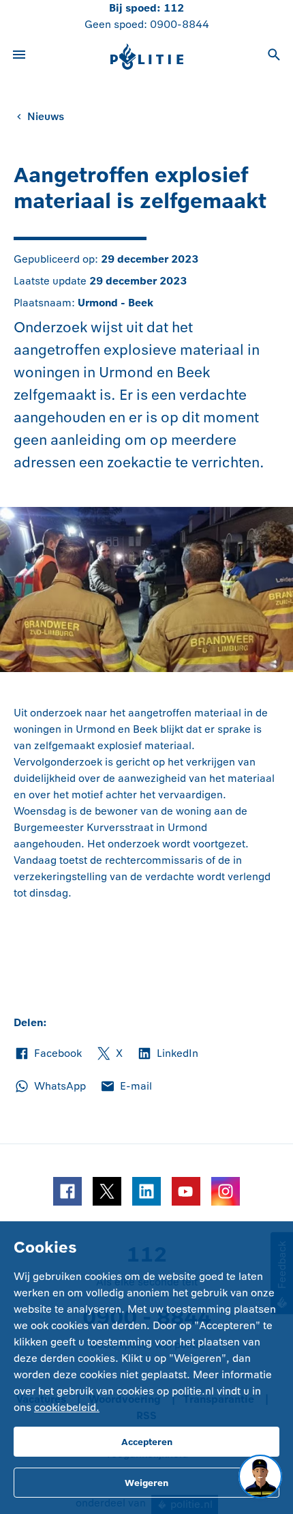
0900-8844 (179, 24)
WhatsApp (50, 1086)
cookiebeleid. (66, 1407)
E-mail (125, 1086)
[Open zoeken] (274, 57)
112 (174, 7)
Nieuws (45, 116)
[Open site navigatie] (19, 57)
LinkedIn (167, 1054)
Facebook (48, 1054)
